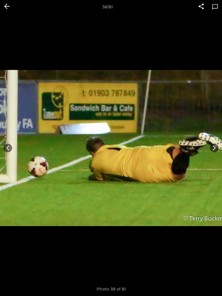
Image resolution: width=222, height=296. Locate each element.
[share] (201, 7)
